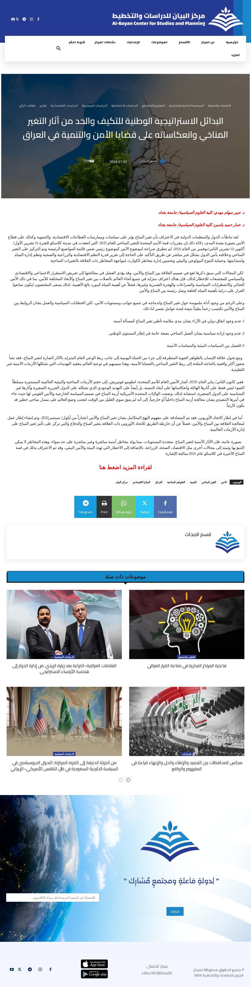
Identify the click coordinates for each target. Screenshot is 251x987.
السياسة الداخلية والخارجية (186, 106)
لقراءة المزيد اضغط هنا (125, 467)
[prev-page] (121, 780)
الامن (224, 482)
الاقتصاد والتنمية (219, 106)
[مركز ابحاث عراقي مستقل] (170, 841)
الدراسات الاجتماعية (125, 106)
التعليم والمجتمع (153, 106)
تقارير (43, 106)
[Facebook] (38, 19)
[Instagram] (31, 19)
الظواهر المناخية (176, 482)
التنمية (193, 482)
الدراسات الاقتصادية (64, 106)
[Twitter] (17, 19)
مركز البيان (122, 482)
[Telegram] (24, 19)
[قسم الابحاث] (163, 161)
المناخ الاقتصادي (141, 482)
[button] (58, 48)
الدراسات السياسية (94, 106)
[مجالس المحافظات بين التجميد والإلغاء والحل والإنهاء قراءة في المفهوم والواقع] (186, 721)
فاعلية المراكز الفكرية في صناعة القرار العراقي (186, 666)
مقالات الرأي (27, 106)
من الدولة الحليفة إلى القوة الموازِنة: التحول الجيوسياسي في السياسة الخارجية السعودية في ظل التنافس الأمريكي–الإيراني (64, 765)
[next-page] (129, 780)
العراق (158, 482)
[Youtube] (13, 19)
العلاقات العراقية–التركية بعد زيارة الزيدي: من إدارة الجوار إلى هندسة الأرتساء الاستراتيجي (64, 669)
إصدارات (186, 754)
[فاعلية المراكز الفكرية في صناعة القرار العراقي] (186, 624)
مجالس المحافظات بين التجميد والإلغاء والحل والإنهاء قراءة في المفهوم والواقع (186, 765)
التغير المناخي (208, 482)
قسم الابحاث (148, 161)
